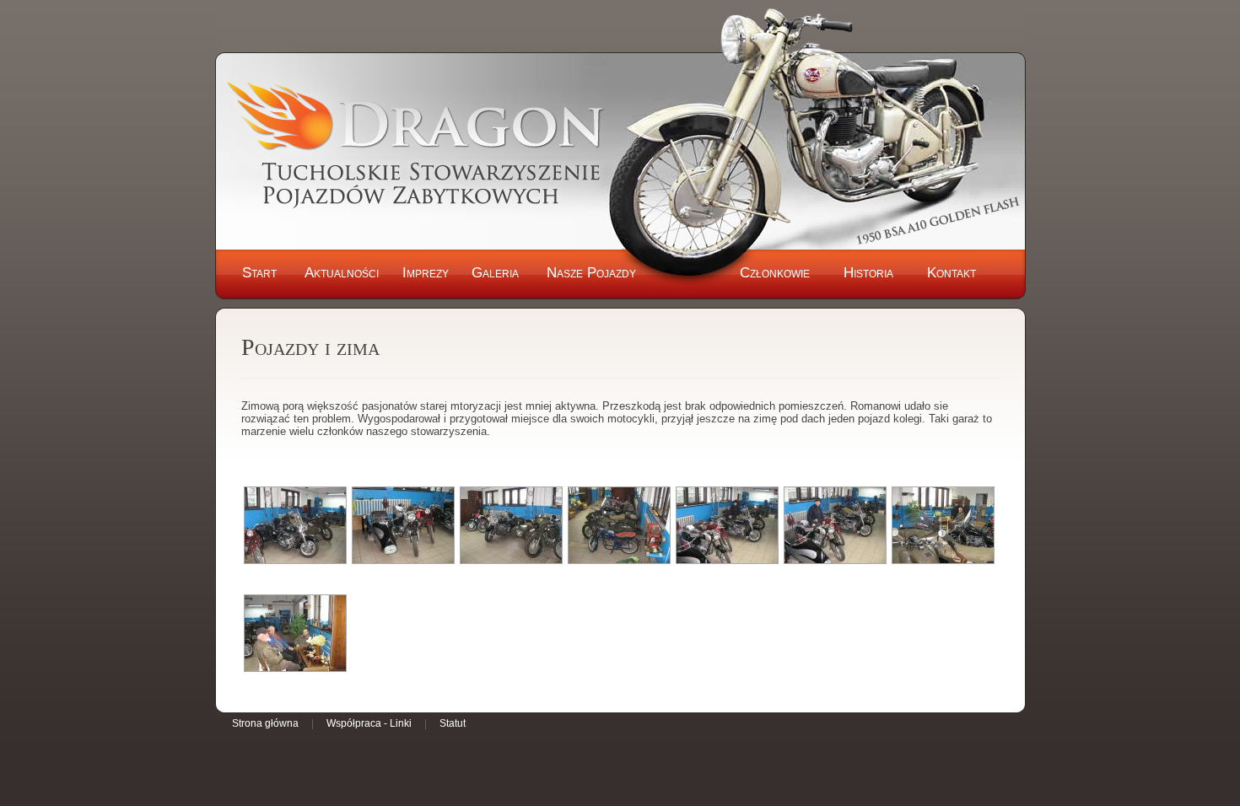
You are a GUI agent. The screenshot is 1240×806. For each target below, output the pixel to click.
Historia (868, 273)
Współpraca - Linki (369, 723)
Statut (452, 723)
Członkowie (775, 273)
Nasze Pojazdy (591, 273)
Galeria (495, 273)
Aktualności (342, 273)
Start (259, 273)
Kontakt (951, 273)
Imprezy (425, 273)
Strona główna (265, 723)
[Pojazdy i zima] (295, 525)
